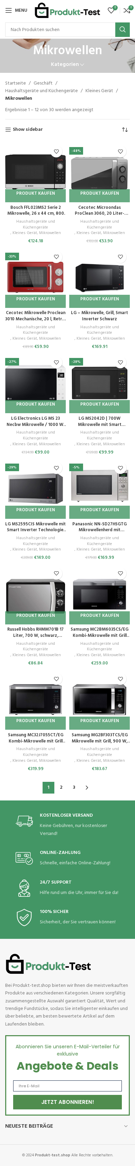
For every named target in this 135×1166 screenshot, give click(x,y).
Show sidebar (28, 130)
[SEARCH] (122, 29)
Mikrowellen (50, 233)
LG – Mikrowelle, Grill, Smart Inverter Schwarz (99, 316)
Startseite (15, 83)
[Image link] (48, 964)
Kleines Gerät (99, 91)
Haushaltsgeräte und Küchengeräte (41, 91)
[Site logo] (67, 10)
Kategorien (65, 64)
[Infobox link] (67, 825)
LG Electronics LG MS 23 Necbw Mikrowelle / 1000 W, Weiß (35, 424)
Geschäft (43, 83)
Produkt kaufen (35, 193)
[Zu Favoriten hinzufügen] (56, 151)
